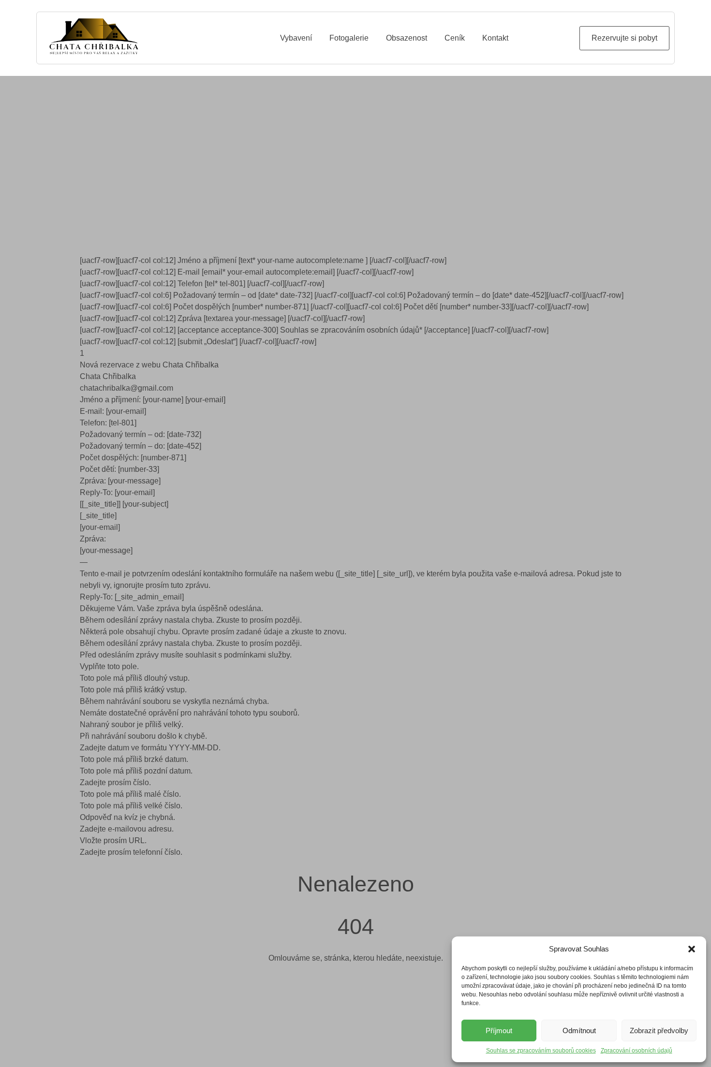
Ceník (454, 38)
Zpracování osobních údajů (636, 1050)
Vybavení (296, 38)
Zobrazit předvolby (659, 1030)
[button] (691, 949)
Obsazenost (406, 38)
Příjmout (499, 1030)
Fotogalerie (349, 38)
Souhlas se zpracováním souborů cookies (541, 1050)
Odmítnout (579, 1030)
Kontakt (495, 38)
